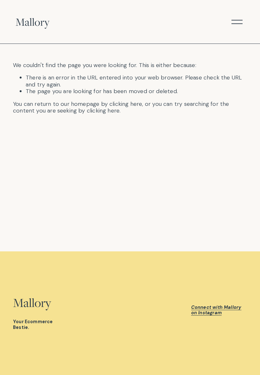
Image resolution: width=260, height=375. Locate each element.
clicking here (125, 104)
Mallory (32, 22)
